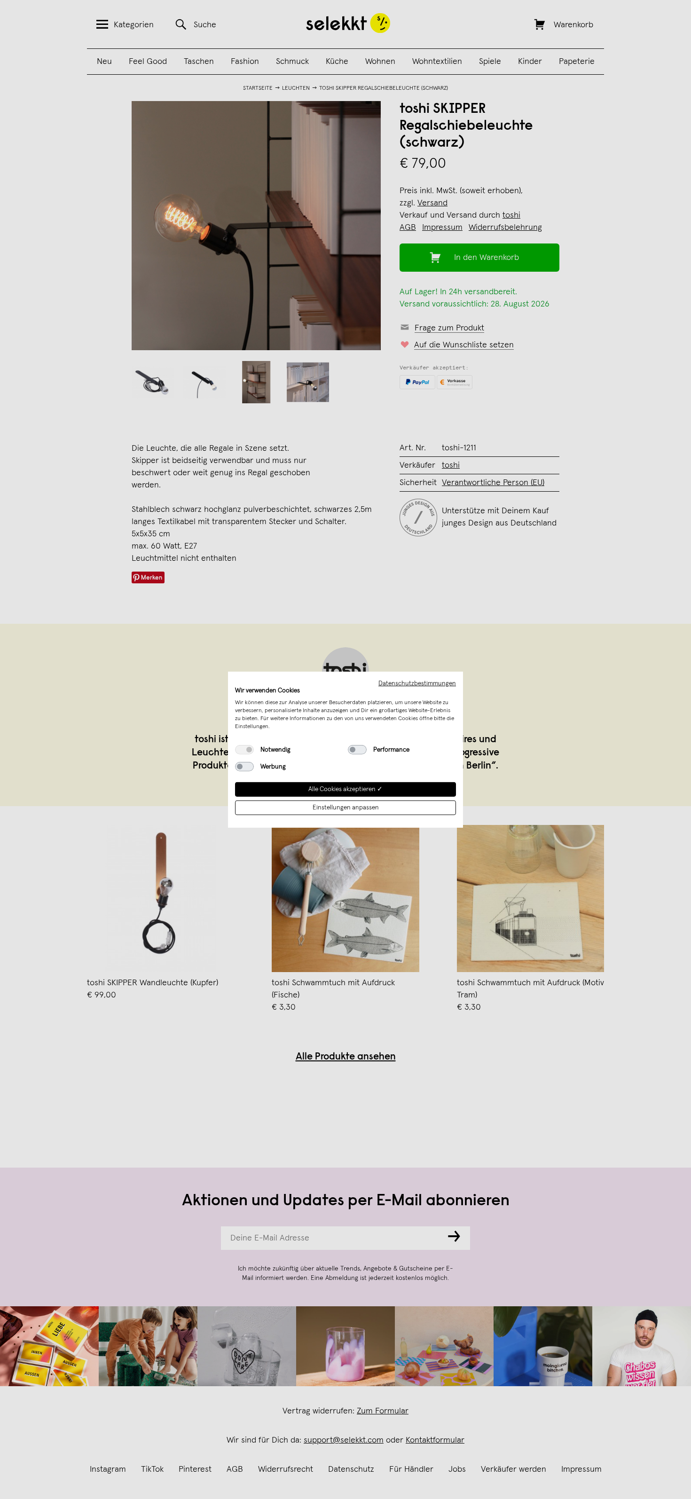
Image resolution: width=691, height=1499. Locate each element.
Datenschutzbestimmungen (417, 683)
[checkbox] (244, 749)
